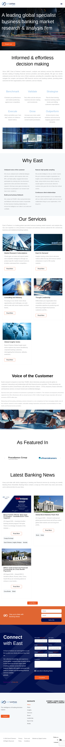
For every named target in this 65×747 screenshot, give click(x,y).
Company (53, 652)
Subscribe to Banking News (44, 671)
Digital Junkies (42, 738)
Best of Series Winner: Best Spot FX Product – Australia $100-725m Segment (16, 516)
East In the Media (30, 722)
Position (50, 645)
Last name (50, 637)
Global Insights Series (12, 342)
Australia (25, 542)
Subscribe (15, 682)
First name (40, 637)
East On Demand (42, 253)
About (28, 704)
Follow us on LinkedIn (55, 740)
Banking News (7, 682)
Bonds (37, 535)
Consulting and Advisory (13, 297)
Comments (37, 659)
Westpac (19, 542)
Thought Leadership (43, 297)
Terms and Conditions (27, 740)
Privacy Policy (20, 740)
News (28, 707)
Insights (15, 542)
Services (29, 712)
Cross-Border (7, 591)
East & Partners (8, 542)
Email (39, 645)
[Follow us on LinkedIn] (60, 740)
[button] (61, 3)
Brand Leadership (30, 717)
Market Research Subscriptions (15, 253)
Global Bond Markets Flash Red (47, 515)
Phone (39, 652)
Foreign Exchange (8, 538)
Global (42, 535)
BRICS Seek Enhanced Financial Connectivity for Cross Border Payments (15, 569)
